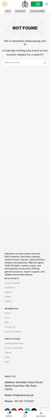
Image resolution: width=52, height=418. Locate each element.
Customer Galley (37, 11)
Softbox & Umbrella (14, 348)
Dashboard (10, 287)
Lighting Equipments (14, 343)
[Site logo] (25, 4)
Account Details (12, 283)
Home (7, 313)
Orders (8, 296)
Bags (7, 361)
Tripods (8, 352)
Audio (7, 357)
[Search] (46, 4)
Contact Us (20, 11)
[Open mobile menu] (5, 4)
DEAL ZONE (38, 4)
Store (8, 11)
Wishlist (8, 301)
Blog (7, 322)
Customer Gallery (13, 331)
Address (8, 292)
